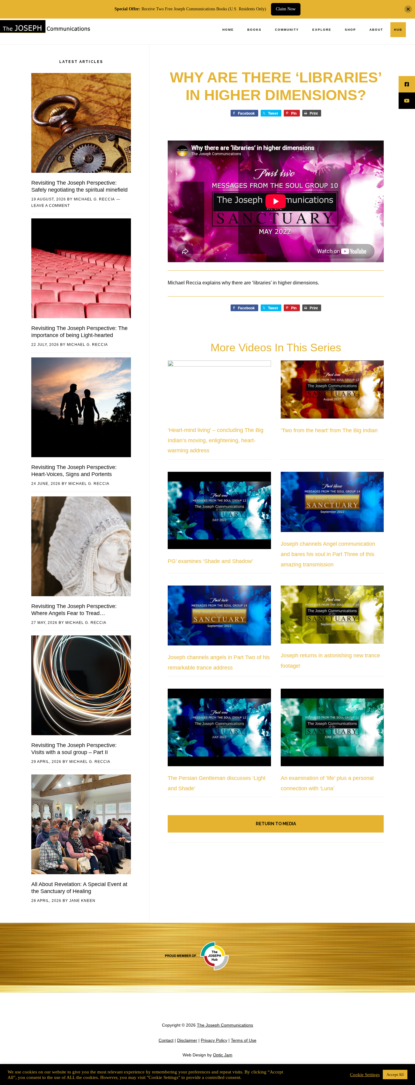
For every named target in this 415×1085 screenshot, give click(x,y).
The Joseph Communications (45, 31)
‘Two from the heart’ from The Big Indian (329, 430)
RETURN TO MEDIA (276, 823)
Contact (166, 1040)
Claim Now (286, 9)
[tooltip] (407, 84)
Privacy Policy (214, 1040)
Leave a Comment (50, 205)
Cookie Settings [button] (365, 1074)
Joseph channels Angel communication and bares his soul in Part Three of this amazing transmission (328, 554)
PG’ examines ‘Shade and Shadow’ (210, 561)
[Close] (408, 9)
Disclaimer (187, 1040)
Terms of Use (243, 1040)
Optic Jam (222, 1054)
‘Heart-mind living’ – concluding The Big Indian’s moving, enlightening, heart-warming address (215, 440)
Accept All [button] (395, 1074)
